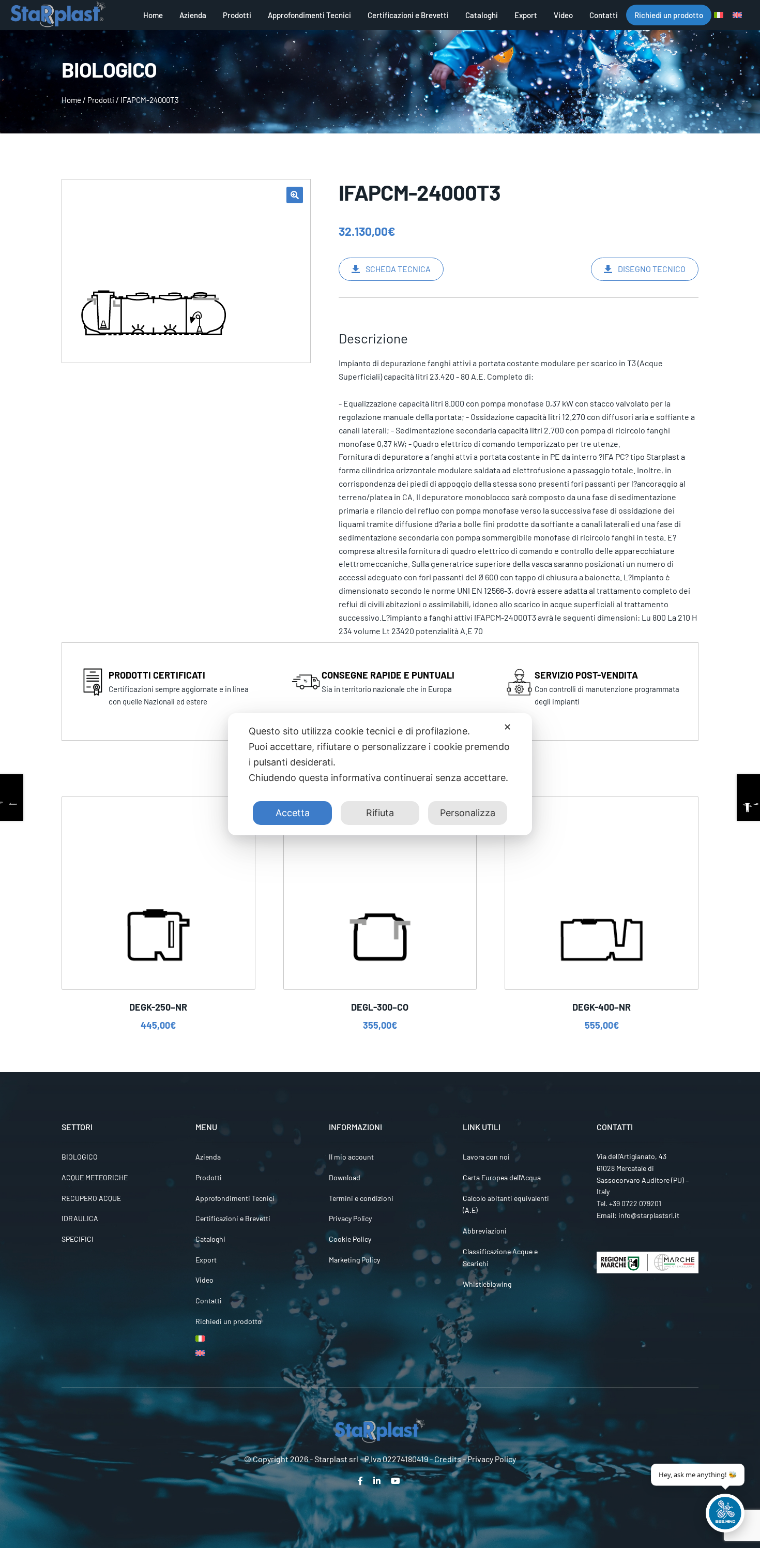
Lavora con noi (486, 1156)
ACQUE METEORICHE (95, 1177)
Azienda (192, 15)
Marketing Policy (354, 1259)
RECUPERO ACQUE (91, 1198)
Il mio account (351, 1156)
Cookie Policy (350, 1239)
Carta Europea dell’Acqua (502, 1177)
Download (344, 1177)
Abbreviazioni (485, 1230)
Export (525, 15)
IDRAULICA (80, 1218)
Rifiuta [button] (380, 812)
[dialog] (380, 774)
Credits (447, 1459)
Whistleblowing (487, 1284)
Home (153, 15)
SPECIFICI (78, 1239)
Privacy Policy (350, 1218)
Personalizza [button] (467, 812)
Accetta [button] (293, 812)
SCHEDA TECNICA (398, 269)
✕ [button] (507, 727)
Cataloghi (481, 15)
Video (563, 15)
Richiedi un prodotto (668, 15)
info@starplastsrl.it (648, 1215)
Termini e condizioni (361, 1198)
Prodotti (237, 15)
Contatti (603, 15)
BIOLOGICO (80, 1156)
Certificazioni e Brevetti (408, 15)
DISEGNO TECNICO (652, 269)
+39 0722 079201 (635, 1203)
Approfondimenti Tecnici (309, 15)
